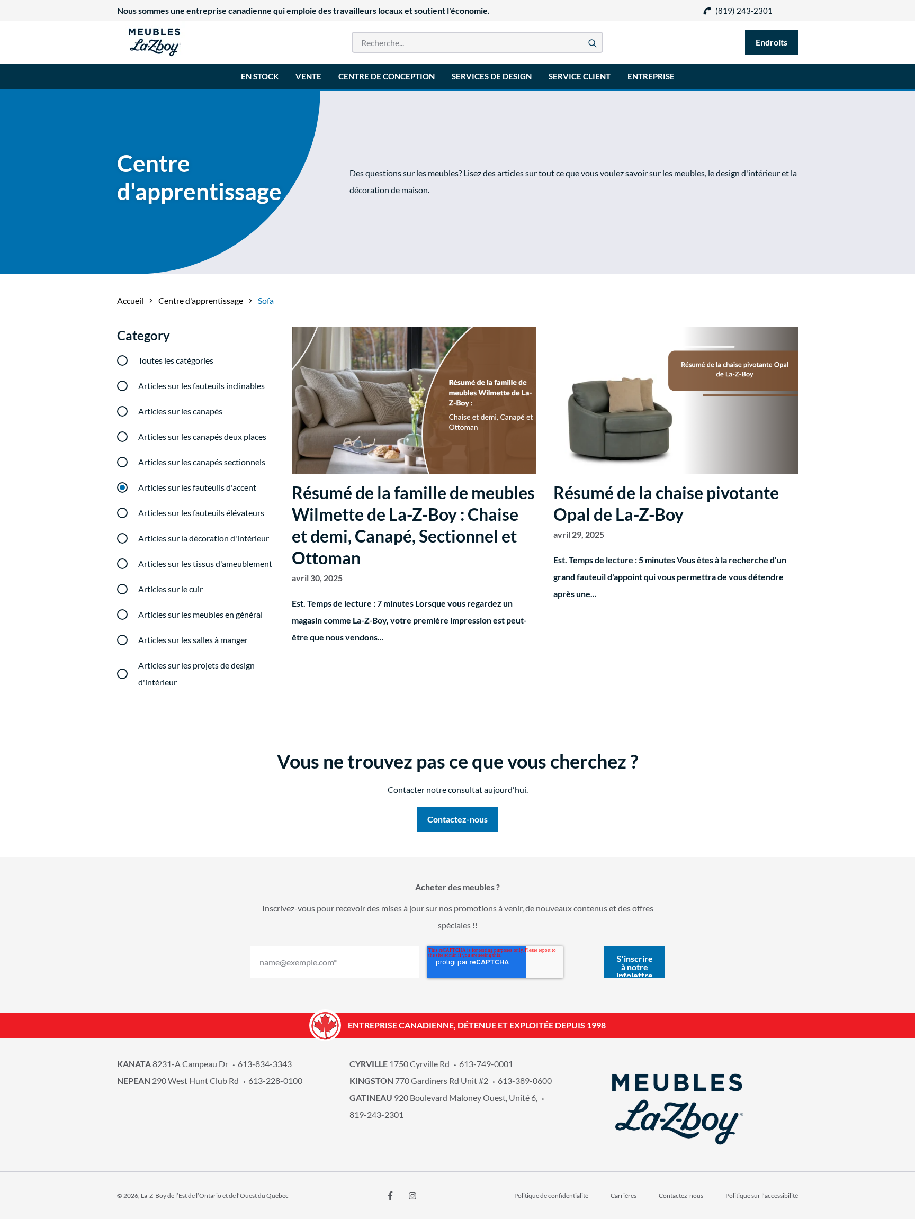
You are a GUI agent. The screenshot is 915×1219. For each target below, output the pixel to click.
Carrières (623, 1195)
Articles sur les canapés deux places (202, 436)
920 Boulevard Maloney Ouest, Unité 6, (443, 1097)
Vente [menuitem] (308, 76)
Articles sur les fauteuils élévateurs (201, 513)
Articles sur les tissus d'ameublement (205, 563)
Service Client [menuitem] (580, 76)
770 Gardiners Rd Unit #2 (418, 1081)
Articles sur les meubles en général (200, 614)
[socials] (390, 1195)
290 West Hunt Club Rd (178, 1081)
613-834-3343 (265, 1064)
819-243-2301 (376, 1114)
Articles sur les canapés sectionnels (201, 462)
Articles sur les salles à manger (193, 640)
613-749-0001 (486, 1064)
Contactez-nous (681, 1195)
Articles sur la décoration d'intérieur (203, 538)
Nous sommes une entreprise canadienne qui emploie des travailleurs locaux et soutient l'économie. (303, 10)
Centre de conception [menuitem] (386, 76)
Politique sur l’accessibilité (761, 1195)
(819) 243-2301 (744, 10)
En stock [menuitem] (260, 76)
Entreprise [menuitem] (651, 76)
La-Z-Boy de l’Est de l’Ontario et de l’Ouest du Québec (215, 1195)
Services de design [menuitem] (492, 76)
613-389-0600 (525, 1081)
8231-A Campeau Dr (172, 1064)
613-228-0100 (275, 1081)
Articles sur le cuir (170, 589)
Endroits (771, 42)
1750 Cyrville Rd (399, 1064)
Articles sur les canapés (180, 411)
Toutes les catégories (175, 360)
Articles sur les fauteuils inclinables (201, 386)
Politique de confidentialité (551, 1195)
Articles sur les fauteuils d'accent (197, 487)
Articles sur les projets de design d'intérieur (196, 673)
